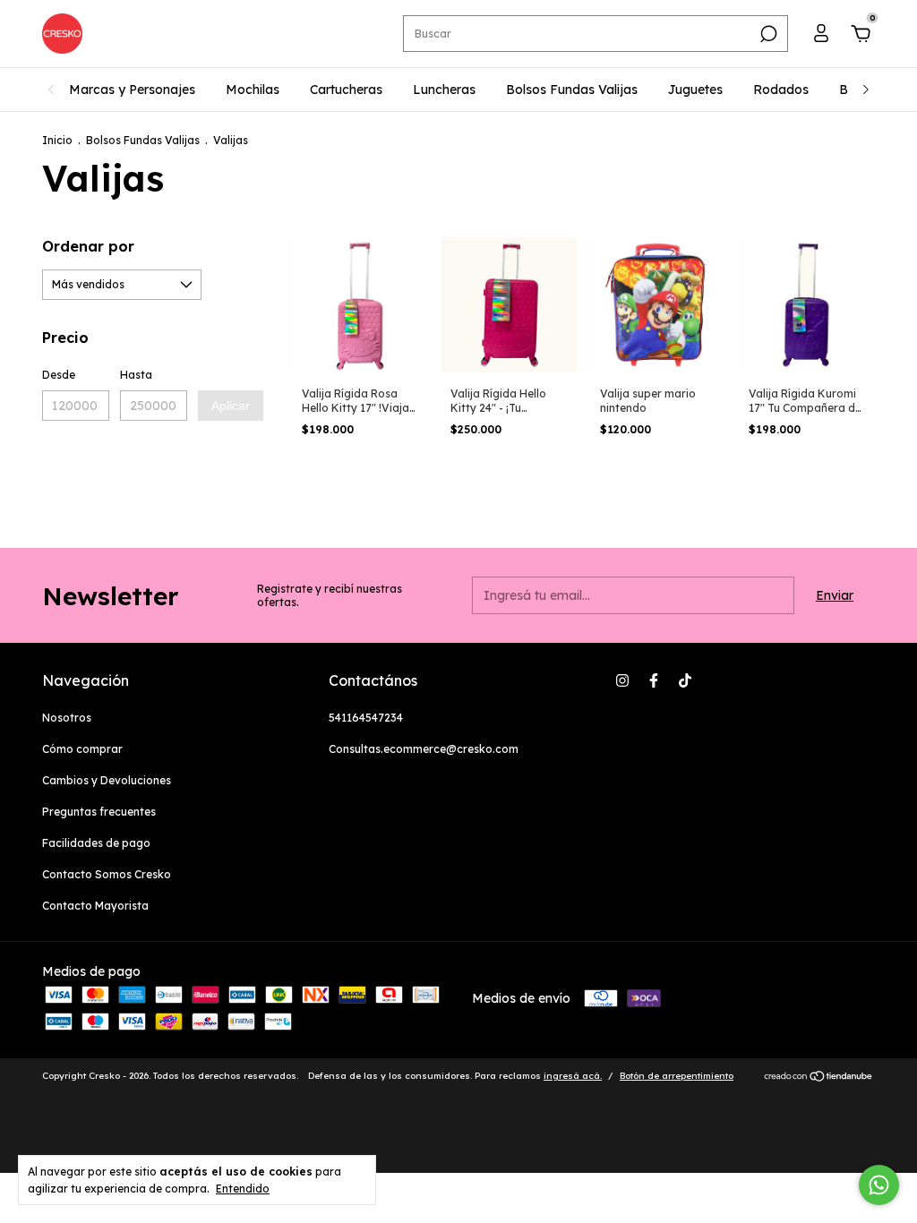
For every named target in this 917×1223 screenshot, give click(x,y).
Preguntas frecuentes (99, 811)
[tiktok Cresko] (685, 680)
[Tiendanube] (819, 1078)
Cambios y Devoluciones (106, 780)
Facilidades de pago (96, 843)
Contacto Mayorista (95, 905)
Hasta (136, 374)
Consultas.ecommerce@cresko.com (423, 749)
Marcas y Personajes (132, 89)
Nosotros (66, 717)
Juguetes (695, 89)
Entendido (243, 1188)
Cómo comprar (82, 749)
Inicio (57, 140)
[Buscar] (767, 34)
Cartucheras (346, 89)
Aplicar (230, 405)
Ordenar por (88, 246)
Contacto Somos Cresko (106, 874)
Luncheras (444, 89)
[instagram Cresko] (622, 680)
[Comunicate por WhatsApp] (879, 1185)
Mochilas (252, 89)
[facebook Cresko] (654, 680)
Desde (58, 374)
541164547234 (366, 717)
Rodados (781, 89)
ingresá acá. (573, 1076)
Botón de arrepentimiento (676, 1076)
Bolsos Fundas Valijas (572, 89)
